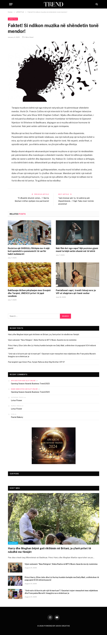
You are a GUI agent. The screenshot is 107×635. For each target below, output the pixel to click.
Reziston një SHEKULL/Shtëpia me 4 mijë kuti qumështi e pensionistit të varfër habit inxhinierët (29, 251)
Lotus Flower (16, 400)
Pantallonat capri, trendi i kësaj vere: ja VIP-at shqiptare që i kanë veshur (76, 291)
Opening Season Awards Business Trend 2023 (30, 384)
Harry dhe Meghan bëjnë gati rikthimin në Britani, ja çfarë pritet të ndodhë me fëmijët (43, 334)
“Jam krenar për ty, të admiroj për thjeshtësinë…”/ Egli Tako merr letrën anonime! (76, 201)
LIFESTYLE (13, 19)
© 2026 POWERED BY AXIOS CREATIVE (53, 626)
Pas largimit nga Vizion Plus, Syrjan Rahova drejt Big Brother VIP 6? (36, 362)
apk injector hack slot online (23, 380)
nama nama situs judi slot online (24, 389)
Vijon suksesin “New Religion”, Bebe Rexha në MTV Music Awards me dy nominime (42, 340)
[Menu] (11, 4)
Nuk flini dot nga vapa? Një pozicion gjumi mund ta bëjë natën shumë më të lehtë (77, 249)
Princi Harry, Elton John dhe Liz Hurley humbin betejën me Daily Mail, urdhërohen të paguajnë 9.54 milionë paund (62, 578)
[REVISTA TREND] (53, 4)
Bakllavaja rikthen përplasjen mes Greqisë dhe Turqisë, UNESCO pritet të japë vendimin (29, 293)
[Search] (96, 4)
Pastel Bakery (17, 417)
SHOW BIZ (13, 543)
